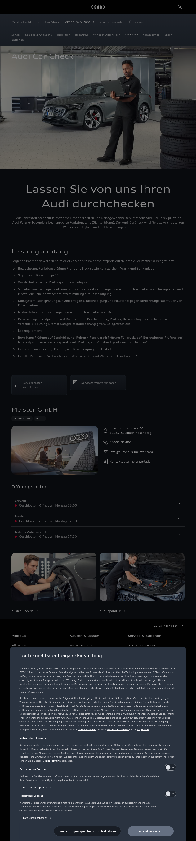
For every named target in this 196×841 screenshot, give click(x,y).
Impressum (143, 729)
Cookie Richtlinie (87, 729)
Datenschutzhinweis (118, 729)
